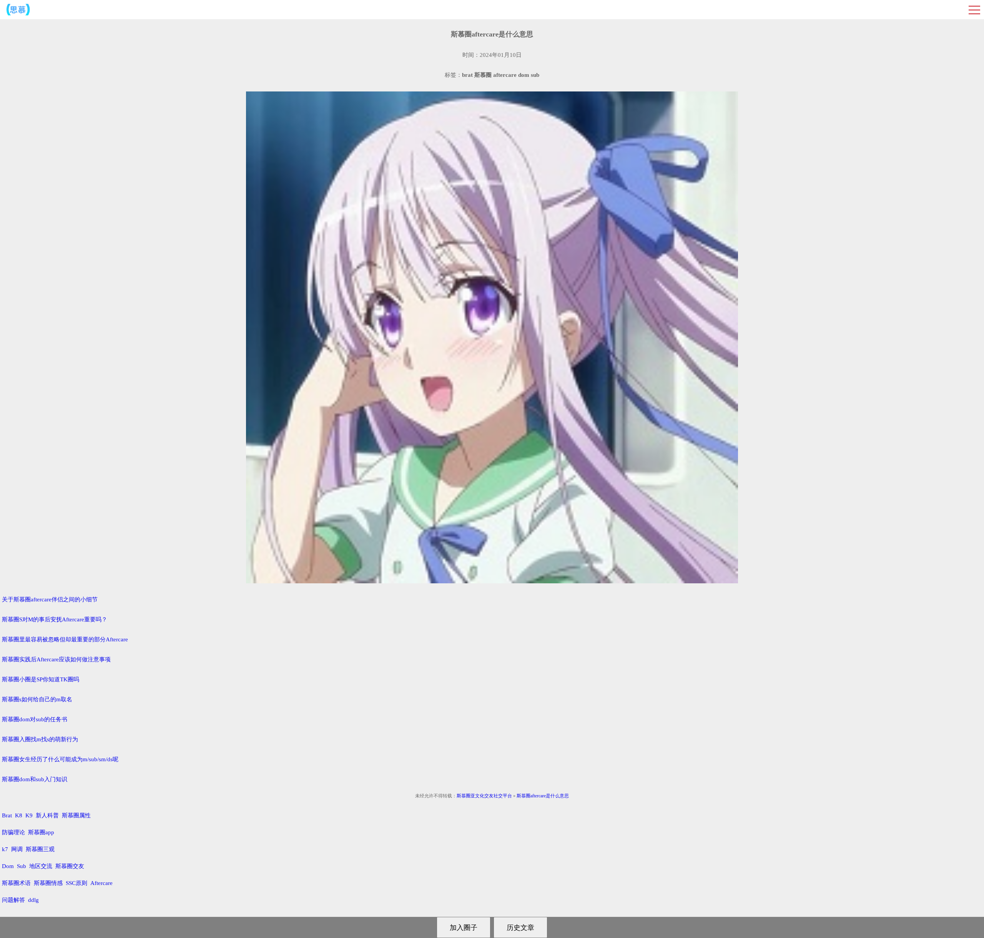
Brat (7, 815)
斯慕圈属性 (76, 815)
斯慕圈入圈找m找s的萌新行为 (40, 739)
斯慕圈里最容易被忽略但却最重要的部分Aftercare (65, 639)
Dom (8, 866)
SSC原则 (76, 883)
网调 (17, 849)
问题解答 (13, 900)
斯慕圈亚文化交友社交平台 (484, 796)
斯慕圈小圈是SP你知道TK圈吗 (40, 679)
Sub (21, 866)
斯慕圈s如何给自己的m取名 (37, 699)
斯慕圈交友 (69, 866)
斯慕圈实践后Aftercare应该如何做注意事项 (56, 659)
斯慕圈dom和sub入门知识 (34, 779)
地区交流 (40, 866)
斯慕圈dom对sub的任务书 (34, 719)
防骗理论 (13, 832)
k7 (5, 849)
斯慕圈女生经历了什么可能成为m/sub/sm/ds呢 (60, 759)
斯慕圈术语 (16, 883)
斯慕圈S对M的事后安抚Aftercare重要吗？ (54, 619)
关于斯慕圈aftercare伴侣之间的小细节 (50, 599)
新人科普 (47, 815)
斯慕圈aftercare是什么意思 (543, 796)
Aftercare (101, 883)
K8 (18, 815)
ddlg (33, 900)
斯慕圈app (41, 832)
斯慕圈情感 (48, 883)
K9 (29, 815)
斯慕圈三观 (40, 849)
